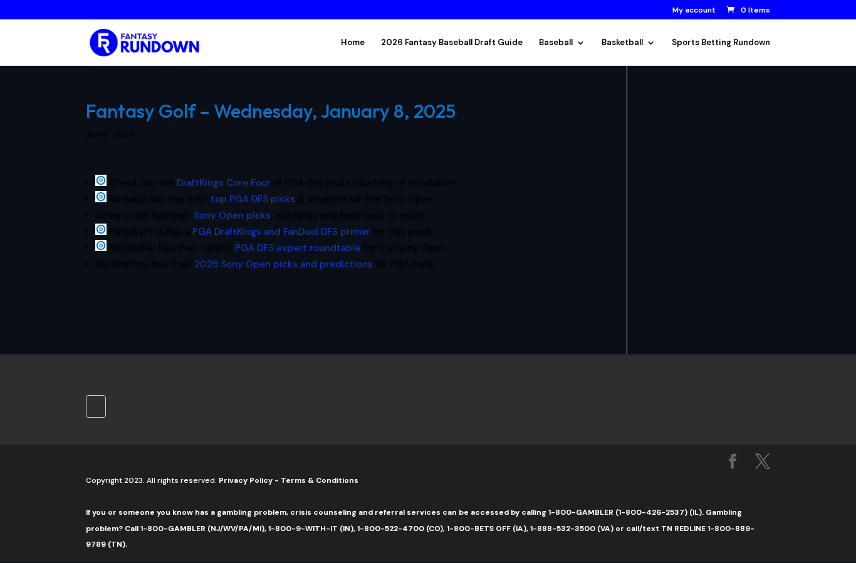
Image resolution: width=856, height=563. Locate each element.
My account (694, 10)
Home (353, 43)
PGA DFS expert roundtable (297, 248)
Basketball (622, 43)
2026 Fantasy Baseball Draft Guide (452, 43)
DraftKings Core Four (224, 183)
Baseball (556, 43)
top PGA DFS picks (253, 199)
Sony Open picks (232, 215)
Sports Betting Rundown (721, 43)
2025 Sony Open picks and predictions (283, 264)
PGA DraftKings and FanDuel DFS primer (281, 231)
